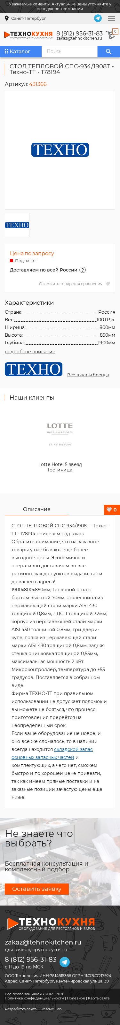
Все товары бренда (88, 374)
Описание (37, 509)
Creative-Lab (50, 1009)
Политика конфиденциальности (34, 998)
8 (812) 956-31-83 (79, 33)
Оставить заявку (36, 888)
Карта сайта (98, 998)
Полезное (76, 998)
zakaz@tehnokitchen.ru (79, 38)
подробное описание (30, 352)
